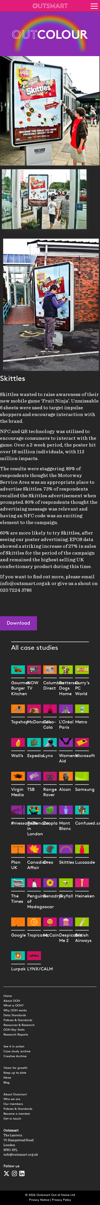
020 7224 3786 (16, 590)
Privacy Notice (39, 1200)
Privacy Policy (61, 1200)
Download (18, 623)
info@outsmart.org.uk (25, 583)
